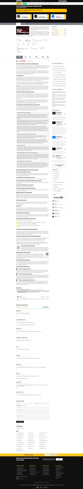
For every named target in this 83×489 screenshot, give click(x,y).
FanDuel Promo (59, 136)
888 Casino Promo (43, 442)
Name (18, 403)
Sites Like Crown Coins (33, 469)
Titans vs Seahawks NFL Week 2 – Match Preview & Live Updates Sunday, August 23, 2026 (59, 92)
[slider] (18, 307)
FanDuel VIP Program (46, 468)
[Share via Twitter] (48, 296)
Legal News (33, 3)
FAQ (43, 1)
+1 (63, 197)
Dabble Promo (42, 438)
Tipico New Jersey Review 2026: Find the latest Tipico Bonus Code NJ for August (59, 79)
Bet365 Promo (31, 444)
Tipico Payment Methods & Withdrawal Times (59, 83)
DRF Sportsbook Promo (20, 444)
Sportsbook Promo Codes (57, 184)
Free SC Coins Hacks (20, 468)
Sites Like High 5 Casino (33, 474)
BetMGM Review (24, 16)
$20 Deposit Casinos (20, 474)
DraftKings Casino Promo (21, 428)
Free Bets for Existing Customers (58, 188)
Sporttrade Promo (20, 438)
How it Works (37, 1)
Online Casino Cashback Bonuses (22, 470)
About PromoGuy (58, 469)
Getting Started (32, 1)
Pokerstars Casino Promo (44, 440)
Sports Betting (39, 3)
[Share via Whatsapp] (44, 296)
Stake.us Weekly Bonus (46, 474)
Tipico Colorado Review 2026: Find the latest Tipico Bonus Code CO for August (59, 70)
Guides (41, 1)
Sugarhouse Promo (31, 434)
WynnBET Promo (19, 446)
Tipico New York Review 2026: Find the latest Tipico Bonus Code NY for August (59, 81)
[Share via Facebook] (46, 296)
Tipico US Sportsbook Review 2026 (58, 66)
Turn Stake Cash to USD (46, 470)
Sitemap (57, 478)
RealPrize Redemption (46, 473)
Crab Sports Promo (20, 436)
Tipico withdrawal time (23, 121)
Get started (48, 454)
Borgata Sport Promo (20, 434)
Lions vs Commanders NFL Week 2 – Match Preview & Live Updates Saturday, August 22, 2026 (59, 102)
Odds (59, 3)
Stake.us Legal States (46, 469)
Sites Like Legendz (32, 470)
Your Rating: (18, 405)
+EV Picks (29, 3)
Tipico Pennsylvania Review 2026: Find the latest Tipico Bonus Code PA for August (59, 85)
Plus (24, 3)
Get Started (19, 3)
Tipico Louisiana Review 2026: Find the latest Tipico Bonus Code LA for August (59, 74)
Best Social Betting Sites (57, 190)
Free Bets (54, 180)
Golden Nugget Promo (20, 442)
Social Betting (44, 3)
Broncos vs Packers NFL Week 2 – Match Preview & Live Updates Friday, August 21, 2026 (58, 99)
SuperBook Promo (43, 444)
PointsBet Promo (31, 438)
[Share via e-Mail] (42, 296)
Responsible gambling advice (60, 473)
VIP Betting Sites (56, 175)
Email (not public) (36, 403)
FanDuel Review (58, 16)
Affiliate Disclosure (58, 474)
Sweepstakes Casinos (51, 3)
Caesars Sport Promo (58, 156)
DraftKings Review (41, 16)
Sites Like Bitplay (32, 468)
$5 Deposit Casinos (19, 473)
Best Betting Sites (56, 171)
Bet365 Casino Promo (43, 448)
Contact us (57, 470)
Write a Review (45, 307)
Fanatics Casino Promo (43, 436)
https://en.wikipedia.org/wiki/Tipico (23, 289)
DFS (62, 3)
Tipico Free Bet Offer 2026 (57, 72)
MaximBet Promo (42, 446)
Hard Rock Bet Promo (32, 442)
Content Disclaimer (58, 475)
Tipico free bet (38, 82)
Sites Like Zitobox (32, 473)
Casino (56, 3)
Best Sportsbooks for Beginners (58, 182)
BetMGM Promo (59, 112)
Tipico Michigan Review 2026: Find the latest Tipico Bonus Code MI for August (59, 77)
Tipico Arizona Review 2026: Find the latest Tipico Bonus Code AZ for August (59, 68)
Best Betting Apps (56, 173)
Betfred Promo (42, 434)
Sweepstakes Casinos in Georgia (21, 469)
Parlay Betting (55, 186)
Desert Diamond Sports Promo (20, 451)
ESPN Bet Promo (31, 448)
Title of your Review (20, 407)
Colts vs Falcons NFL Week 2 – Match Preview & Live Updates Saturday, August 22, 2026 (58, 105)
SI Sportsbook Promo (32, 446)
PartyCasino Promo (32, 440)
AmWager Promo (19, 440)
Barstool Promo (31, 436)
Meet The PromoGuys (59, 468)
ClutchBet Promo (19, 448)
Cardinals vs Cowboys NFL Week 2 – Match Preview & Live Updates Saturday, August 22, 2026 (59, 95)
